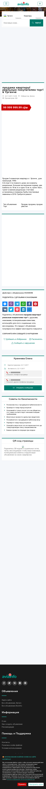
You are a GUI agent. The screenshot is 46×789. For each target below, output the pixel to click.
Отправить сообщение (24, 388)
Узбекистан (25, 96)
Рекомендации (8, 727)
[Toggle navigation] (6, 3)
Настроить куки (36, 784)
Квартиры (28, 16)
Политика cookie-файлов (12, 745)
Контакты (6, 742)
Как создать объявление (12, 724)
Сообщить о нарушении (24, 343)
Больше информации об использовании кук (21, 779)
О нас (4, 721)
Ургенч (10, 16)
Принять (22, 784)
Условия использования (12, 748)
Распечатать (36, 339)
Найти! (38, 23)
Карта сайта (7, 700)
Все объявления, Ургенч (11, 703)
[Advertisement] (23, 52)
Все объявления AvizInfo (12, 706)
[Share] (4, 304)
